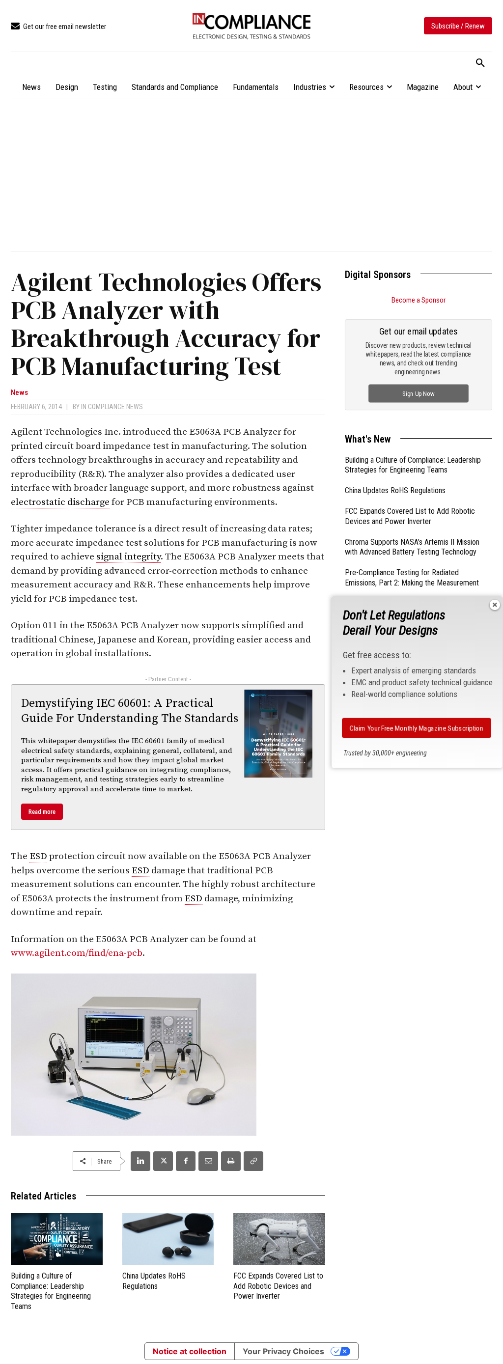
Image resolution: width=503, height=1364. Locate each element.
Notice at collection (189, 1351)
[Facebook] (186, 1161)
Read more (42, 811)
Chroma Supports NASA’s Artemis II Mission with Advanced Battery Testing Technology (412, 547)
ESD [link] (38, 856)
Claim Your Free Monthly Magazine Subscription (416, 728)
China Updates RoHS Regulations (395, 490)
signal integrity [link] (128, 556)
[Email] (208, 1161)
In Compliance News (112, 407)
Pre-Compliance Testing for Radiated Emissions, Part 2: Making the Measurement (412, 577)
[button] (480, 63)
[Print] (231, 1161)
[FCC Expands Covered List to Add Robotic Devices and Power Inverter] (279, 1239)
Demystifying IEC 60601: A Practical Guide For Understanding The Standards (129, 711)
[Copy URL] (253, 1161)
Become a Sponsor (418, 300)
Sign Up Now (418, 393)
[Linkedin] (140, 1161)
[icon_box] (58, 27)
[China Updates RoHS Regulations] (168, 1239)
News (19, 392)
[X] (163, 1161)
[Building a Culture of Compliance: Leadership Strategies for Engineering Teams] (57, 1239)
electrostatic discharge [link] (60, 502)
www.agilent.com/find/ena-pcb (76, 953)
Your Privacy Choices (283, 1351)
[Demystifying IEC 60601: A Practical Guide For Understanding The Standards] (278, 734)
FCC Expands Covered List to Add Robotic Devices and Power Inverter (278, 1286)
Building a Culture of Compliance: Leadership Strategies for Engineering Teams (51, 1291)
